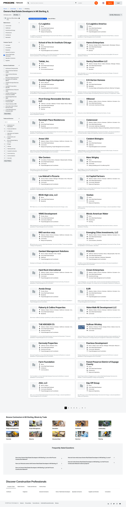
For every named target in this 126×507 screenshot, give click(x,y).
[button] (4, 26)
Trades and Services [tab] (32, 486)
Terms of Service (36, 503)
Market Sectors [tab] (21, 486)
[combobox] (85, 3)
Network (19, 3)
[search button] (96, 3)
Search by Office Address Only (12, 19)
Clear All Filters (51, 18)
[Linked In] (108, 503)
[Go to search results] (19, 122)
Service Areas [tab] (42, 486)
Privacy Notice (28, 503)
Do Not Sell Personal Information (47, 503)
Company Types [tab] (11, 486)
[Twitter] (114, 503)
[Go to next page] (85, 408)
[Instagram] (117, 504)
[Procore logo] (9, 3)
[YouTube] (120, 503)
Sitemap (56, 503)
